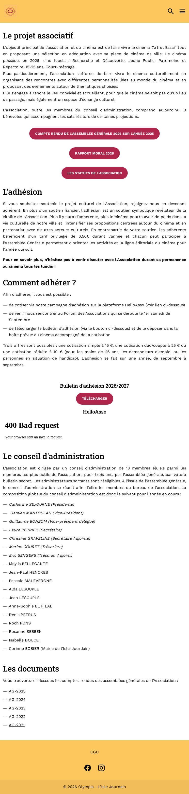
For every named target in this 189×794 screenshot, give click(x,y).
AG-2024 (17, 699)
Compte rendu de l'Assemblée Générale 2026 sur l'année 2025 (94, 134)
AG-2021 (17, 725)
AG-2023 (17, 708)
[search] (171, 11)
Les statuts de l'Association (94, 173)
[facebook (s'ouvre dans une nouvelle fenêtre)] (88, 768)
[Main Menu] (182, 11)
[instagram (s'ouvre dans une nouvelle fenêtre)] (101, 768)
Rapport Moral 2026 (94, 153)
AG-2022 (17, 716)
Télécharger (94, 398)
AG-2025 (17, 691)
